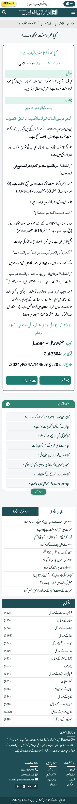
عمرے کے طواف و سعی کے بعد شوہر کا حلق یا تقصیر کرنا (48, 591)
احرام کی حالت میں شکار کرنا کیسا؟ (58, 568)
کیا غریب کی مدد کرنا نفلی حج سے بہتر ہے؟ (51, 427)
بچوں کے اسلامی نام (63, 689)
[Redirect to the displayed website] (4, 12)
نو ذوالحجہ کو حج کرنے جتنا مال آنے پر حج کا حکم (53, 537)
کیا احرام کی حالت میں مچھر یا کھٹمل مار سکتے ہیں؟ (52, 576)
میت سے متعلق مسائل (62, 644)
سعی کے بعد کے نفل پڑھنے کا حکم (57, 553)
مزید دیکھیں (38, 491)
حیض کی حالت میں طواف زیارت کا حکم (55, 583)
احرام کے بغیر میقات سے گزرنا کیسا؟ (55, 545)
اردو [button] (71, 3)
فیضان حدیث (51, 779)
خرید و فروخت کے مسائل (61, 705)
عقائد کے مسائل (64, 621)
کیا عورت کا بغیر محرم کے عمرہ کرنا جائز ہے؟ (49, 446)
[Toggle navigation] (73, 12)
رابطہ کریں (71, 784)
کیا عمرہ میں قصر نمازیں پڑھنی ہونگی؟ (53, 455)
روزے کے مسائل (63, 651)
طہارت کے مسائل (63, 628)
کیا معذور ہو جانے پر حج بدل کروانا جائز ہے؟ (50, 474)
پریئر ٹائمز (53, 784)
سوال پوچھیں (70, 775)
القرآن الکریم (51, 775)
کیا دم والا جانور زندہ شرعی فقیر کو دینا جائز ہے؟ (49, 484)
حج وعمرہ (48, 24)
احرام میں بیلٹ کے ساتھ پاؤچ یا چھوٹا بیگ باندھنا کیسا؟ (48, 522)
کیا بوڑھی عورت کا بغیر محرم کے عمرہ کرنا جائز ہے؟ (47, 417)
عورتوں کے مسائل (63, 720)
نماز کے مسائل (65, 636)
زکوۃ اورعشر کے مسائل (61, 659)
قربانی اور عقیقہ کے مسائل (60, 674)
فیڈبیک (72, 779)
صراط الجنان (52, 770)
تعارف (72, 770)
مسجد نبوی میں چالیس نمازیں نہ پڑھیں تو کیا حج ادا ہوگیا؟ (46, 465)
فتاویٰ (61, 24)
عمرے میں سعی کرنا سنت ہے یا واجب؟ (54, 530)
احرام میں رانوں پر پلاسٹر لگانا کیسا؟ (57, 560)
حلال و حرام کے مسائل (61, 712)
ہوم (73, 24)
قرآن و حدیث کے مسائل (60, 613)
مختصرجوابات (66, 682)
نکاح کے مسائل (65, 697)
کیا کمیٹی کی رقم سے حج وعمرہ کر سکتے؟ (53, 436)
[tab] (56, 511)
